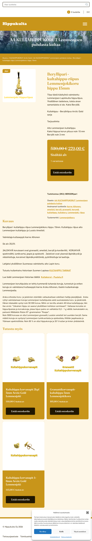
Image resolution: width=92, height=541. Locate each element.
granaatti (66, 209)
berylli (58, 209)
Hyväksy (42, 531)
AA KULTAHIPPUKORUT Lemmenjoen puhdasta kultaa (52, 58)
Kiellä (61, 531)
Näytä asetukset (80, 531)
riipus (82, 212)
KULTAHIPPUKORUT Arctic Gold (20, 58)
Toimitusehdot (26, 536)
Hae (86, 4)
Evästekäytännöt (55, 537)
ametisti (51, 209)
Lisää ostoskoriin (62, 172)
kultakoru (62, 212)
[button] (87, 512)
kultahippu (52, 212)
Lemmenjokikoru (67, 217)
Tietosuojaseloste (66, 537)
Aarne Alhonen (74, 206)
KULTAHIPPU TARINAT (60, 270)
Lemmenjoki (73, 212)
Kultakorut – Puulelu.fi (52, 277)
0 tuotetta (80, 12)
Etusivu (5, 58)
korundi (75, 209)
